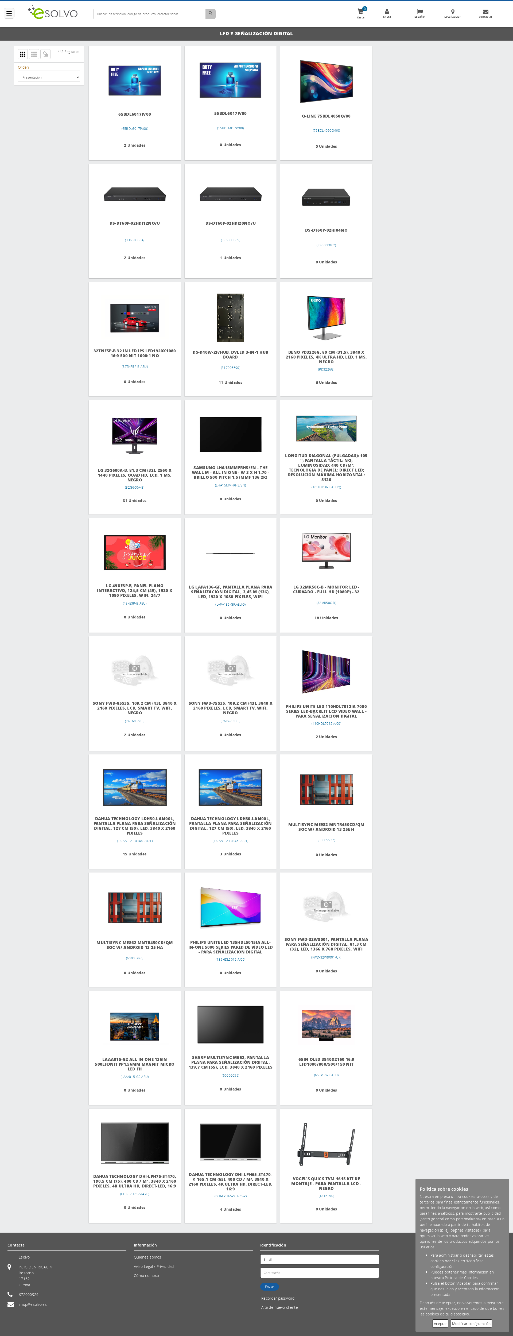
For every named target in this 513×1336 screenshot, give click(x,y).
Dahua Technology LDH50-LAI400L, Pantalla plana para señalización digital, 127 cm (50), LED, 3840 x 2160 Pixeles (133, 825)
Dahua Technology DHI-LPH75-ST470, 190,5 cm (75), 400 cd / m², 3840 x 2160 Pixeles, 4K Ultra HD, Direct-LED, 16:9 (133, 1180)
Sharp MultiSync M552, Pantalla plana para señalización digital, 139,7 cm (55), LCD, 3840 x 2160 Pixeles (226, 1061)
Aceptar (440, 1323)
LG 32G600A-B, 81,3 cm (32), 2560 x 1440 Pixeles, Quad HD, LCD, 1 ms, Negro (133, 475)
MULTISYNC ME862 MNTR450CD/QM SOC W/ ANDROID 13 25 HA (133, 945)
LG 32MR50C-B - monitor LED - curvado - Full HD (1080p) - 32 (319, 589)
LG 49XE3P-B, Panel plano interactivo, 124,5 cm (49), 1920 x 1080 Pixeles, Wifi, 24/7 (133, 590)
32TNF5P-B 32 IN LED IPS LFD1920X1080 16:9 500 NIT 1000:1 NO (133, 353)
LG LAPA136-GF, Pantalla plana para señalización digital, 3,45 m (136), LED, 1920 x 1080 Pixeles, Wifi (226, 591)
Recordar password (278, 1298)
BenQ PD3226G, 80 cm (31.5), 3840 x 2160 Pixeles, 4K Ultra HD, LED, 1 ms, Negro (318, 357)
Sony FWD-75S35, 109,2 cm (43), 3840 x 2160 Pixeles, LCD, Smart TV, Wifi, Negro (226, 708)
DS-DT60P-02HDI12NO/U (133, 222)
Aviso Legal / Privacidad (154, 1266)
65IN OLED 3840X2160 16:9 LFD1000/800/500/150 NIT (319, 1061)
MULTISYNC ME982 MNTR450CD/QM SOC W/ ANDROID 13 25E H (319, 827)
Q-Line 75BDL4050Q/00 (318, 116)
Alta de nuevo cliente (279, 1307)
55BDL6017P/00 (226, 112)
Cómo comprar (147, 1275)
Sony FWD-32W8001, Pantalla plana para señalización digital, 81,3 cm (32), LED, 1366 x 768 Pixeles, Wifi (319, 943)
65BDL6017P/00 (133, 113)
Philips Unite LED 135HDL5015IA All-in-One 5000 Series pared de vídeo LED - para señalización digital (226, 946)
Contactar (486, 16)
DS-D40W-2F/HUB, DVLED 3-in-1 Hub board (226, 355)
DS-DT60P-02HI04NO (319, 229)
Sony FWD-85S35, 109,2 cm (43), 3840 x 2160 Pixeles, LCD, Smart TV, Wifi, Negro (133, 708)
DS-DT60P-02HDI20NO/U (226, 222)
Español (419, 16)
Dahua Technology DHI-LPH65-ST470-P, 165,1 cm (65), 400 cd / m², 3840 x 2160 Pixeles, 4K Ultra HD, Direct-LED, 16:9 (226, 1181)
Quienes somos (147, 1257)
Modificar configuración (471, 1323)
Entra (387, 16)
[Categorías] (9, 13)
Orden (23, 67)
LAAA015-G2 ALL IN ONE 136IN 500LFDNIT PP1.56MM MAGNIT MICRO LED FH (133, 1063)
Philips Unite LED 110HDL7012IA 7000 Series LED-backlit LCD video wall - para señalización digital (318, 711)
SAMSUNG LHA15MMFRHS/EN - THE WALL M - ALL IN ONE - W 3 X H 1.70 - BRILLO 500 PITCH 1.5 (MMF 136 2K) (226, 471)
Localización (452, 16)
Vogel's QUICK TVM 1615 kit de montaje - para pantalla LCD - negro (319, 1183)
